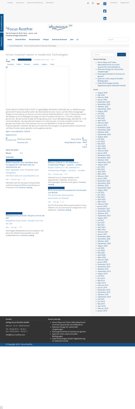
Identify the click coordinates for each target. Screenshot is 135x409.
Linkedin (36, 64)
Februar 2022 (103, 204)
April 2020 (102, 255)
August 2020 (102, 246)
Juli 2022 (101, 192)
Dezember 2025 (104, 102)
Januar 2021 (102, 234)
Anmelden (113, 3)
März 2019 (102, 283)
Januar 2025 (102, 125)
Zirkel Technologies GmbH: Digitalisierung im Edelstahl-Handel (112, 84)
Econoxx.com (22, 142)
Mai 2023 (101, 169)
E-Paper (46, 39)
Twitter (18, 64)
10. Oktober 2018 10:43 (41, 60)
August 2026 (102, 93)
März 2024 (102, 148)
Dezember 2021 (104, 209)
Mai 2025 (101, 118)
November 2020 (104, 239)
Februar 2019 (103, 285)
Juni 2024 (101, 141)
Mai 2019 (101, 280)
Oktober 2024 (103, 132)
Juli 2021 (101, 220)
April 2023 (102, 171)
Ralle (13, 60)
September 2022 (104, 188)
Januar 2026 (102, 99)
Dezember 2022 (104, 181)
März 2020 (102, 257)
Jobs (71, 39)
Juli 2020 (101, 248)
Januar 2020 (102, 262)
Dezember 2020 (104, 236)
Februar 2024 (103, 151)
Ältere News (52, 160)
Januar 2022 (102, 206)
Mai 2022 (101, 197)
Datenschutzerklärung (35, 3)
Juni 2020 (101, 250)
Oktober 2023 (103, 160)
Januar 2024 (102, 153)
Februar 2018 (103, 308)
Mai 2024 (101, 144)
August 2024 (102, 137)
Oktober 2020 (103, 241)
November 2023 (104, 157)
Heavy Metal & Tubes (72, 142)
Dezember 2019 (104, 264)
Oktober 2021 (103, 213)
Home (9, 39)
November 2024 (104, 130)
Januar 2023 (102, 178)
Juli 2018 (101, 299)
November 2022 (104, 183)
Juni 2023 (101, 167)
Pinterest (27, 64)
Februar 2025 (103, 123)
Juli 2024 (101, 139)
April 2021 (102, 227)
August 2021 (102, 218)
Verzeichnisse (34, 39)
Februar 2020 (103, 260)
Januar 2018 (102, 311)
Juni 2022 (101, 195)
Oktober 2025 (103, 106)
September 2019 (104, 271)
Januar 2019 (102, 287)
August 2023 (102, 164)
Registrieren (125, 3)
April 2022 (102, 199)
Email (52, 64)
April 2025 (102, 120)
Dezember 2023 (104, 155)
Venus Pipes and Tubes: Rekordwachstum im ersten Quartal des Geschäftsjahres (109, 64)
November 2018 (104, 292)
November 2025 (104, 104)
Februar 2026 (103, 97)
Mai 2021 (101, 225)
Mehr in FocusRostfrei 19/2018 (18, 131)
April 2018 (102, 306)
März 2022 (102, 202)
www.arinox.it (11, 135)
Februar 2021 (103, 232)
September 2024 (104, 134)
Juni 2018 (101, 301)
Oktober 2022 (103, 185)
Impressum (20, 3)
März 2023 (102, 174)
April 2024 (102, 146)
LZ (77, 39)
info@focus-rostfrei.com (15, 335)
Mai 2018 (101, 304)
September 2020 (104, 243)
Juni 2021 (101, 222)
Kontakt (10, 3)
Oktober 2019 (103, 269)
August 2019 (102, 273)
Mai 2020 (101, 253)
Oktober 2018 (103, 294)
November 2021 (104, 211)
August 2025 (102, 111)
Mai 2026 (101, 95)
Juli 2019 (101, 276)
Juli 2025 (101, 113)
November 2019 (104, 266)
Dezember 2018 (104, 290)
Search (121, 54)
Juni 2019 (101, 278)
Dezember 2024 (104, 127)
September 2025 (104, 109)
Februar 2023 (103, 176)
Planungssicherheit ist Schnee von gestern (69, 331)
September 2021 (104, 215)
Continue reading (25, 187)
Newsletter (50, 3)
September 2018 (104, 297)
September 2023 (104, 162)
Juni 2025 (101, 116)
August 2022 (102, 190)
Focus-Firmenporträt (15, 46)
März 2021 (102, 229)
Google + (45, 64)
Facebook (10, 64)
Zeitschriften (20, 39)
